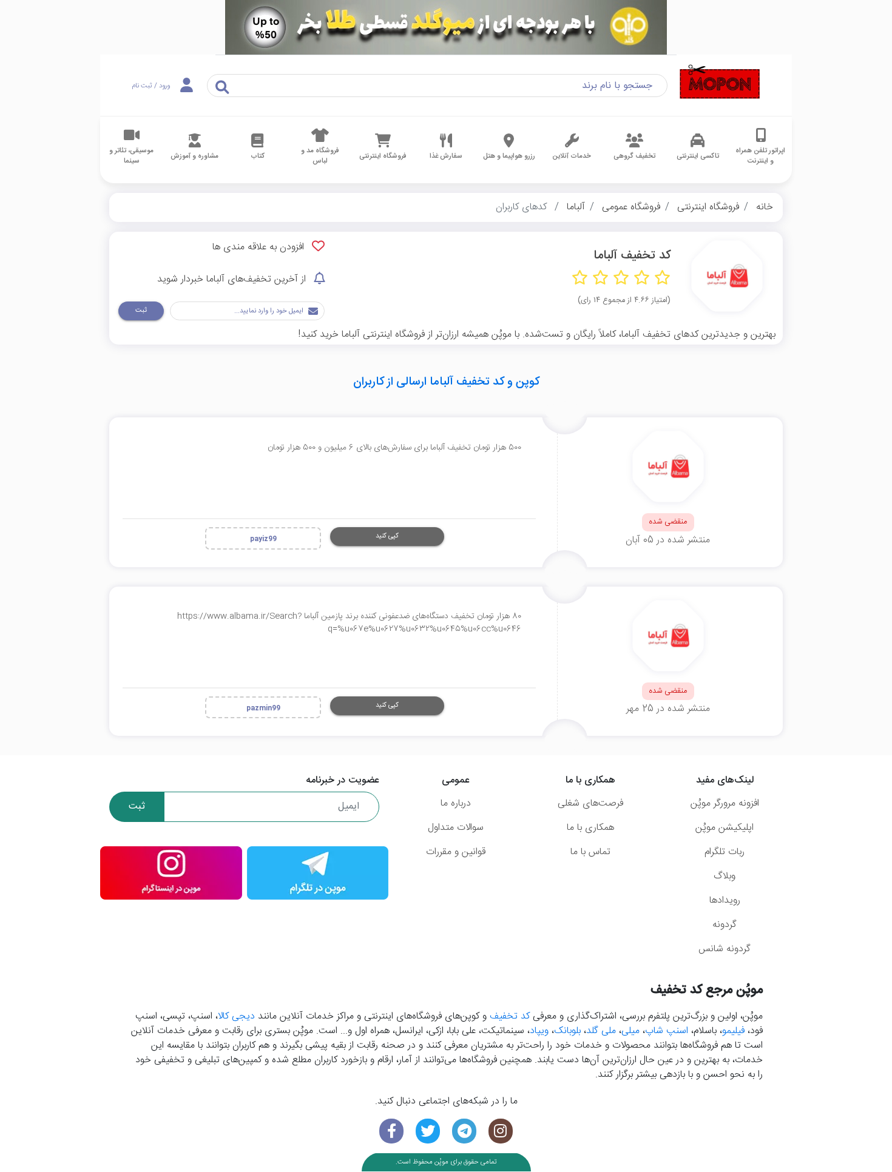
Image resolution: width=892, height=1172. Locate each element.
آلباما (576, 207)
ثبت (141, 310)
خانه (764, 207)
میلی (630, 1031)
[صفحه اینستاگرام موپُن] (500, 1131)
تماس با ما (590, 852)
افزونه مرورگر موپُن (725, 803)
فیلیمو (733, 1031)
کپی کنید (387, 536)
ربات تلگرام (724, 852)
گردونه (724, 925)
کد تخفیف (510, 1016)
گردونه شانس (724, 949)
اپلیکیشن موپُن (724, 828)
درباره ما (456, 803)
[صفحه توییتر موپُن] (428, 1131)
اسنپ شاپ (666, 1031)
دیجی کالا (236, 1016)
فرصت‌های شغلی (590, 803)
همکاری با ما (590, 828)
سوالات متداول (456, 828)
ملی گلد (601, 1031)
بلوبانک (567, 1031)
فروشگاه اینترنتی (708, 207)
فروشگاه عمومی (631, 207)
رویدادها (724, 900)
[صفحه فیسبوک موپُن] (391, 1131)
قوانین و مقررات (455, 852)
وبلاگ (724, 876)
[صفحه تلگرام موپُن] (464, 1131)
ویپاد (539, 1031)
